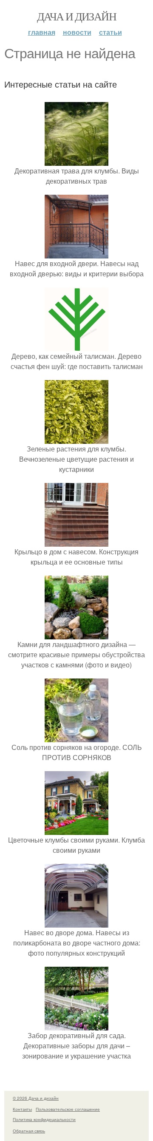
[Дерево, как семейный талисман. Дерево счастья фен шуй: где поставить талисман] (76, 346)
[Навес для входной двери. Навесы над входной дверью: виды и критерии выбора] (76, 253)
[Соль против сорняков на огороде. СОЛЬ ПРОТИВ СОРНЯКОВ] (76, 737)
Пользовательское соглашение (68, 1109)
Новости (77, 32)
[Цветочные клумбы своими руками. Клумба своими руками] (76, 829)
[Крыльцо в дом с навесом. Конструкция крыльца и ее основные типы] (76, 541)
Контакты (22, 1109)
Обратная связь (29, 1131)
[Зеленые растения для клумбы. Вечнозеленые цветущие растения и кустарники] (76, 438)
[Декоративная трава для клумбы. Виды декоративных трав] (76, 160)
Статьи (110, 32)
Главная (41, 32)
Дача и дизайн (76, 16)
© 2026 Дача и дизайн (36, 1098)
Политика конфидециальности (44, 1119)
